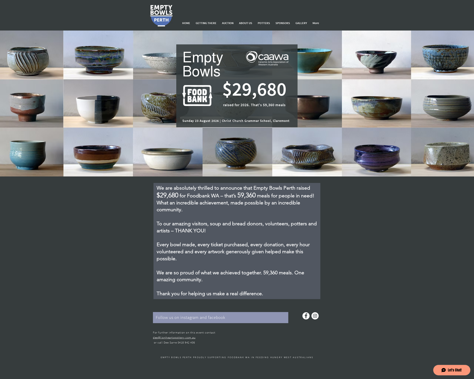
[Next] (453, 103)
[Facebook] (306, 315)
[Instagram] (315, 315)
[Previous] (21, 103)
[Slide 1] (237, 167)
